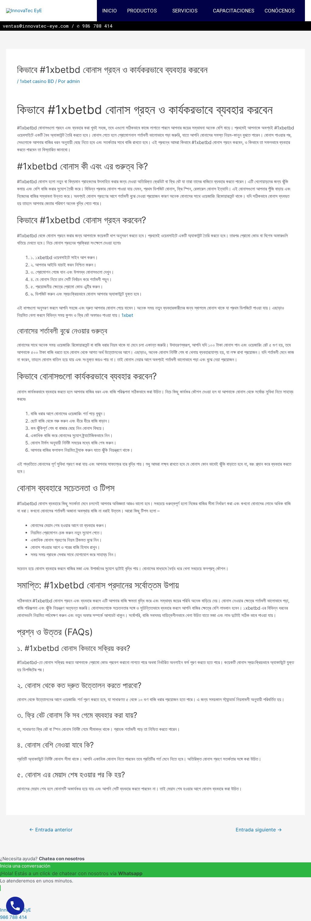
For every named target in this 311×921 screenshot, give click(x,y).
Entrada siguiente (259, 830)
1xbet (127, 315)
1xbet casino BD (37, 81)
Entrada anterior (51, 830)
